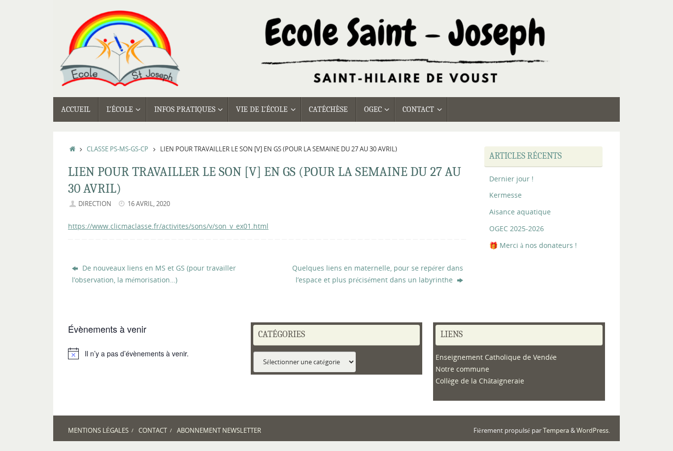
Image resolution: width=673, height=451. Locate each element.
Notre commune (462, 369)
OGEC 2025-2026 (516, 228)
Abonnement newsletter (219, 430)
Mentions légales (98, 430)
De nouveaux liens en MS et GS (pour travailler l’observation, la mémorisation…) (154, 273)
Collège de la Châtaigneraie (480, 380)
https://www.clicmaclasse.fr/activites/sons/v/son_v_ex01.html (168, 226)
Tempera (556, 430)
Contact (152, 430)
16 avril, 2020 (149, 204)
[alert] (154, 353)
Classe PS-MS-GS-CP (117, 149)
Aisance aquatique (520, 211)
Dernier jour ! (511, 178)
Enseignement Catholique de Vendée (496, 357)
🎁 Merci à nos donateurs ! (533, 245)
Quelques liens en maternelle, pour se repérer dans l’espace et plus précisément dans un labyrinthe (377, 273)
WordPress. (593, 430)
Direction (94, 204)
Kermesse (505, 195)
